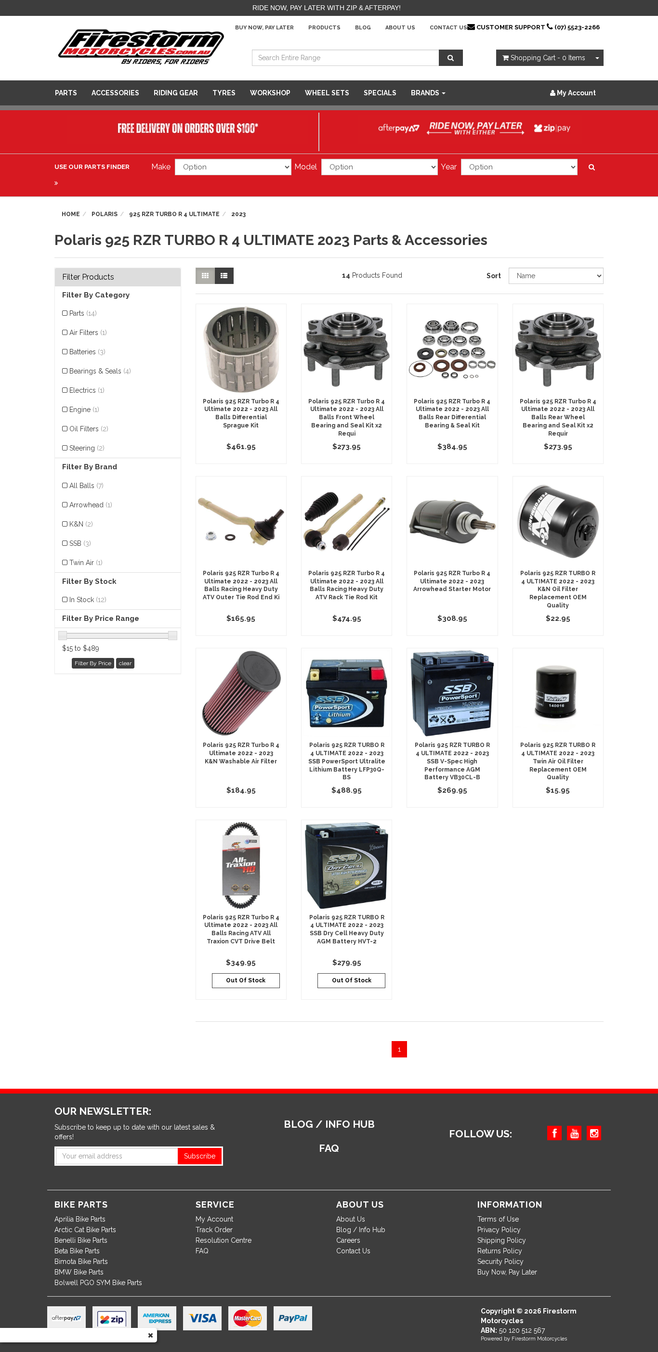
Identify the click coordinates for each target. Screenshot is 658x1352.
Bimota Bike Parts (81, 1261)
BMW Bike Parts (79, 1272)
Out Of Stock (245, 980)
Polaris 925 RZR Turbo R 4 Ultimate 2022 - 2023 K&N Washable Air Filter (241, 753)
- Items (548, 58)
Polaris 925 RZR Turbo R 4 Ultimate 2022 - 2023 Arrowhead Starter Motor (452, 581)
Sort (494, 276)
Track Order (214, 1230)
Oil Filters (88, 429)
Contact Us (448, 28)
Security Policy (500, 1261)
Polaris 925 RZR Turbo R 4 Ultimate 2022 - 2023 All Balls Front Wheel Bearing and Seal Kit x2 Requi (346, 417)
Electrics (87, 390)
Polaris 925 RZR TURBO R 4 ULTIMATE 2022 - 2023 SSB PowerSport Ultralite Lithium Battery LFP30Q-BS (346, 761)
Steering (87, 448)
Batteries (87, 352)
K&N (81, 524)
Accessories (115, 93)
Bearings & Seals (100, 371)
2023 (238, 214)
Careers (348, 1240)
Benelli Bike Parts (80, 1240)
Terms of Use (498, 1219)
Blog (363, 28)
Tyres (224, 93)
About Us (400, 28)
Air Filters (88, 332)
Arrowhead (90, 505)
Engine (84, 409)
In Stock (87, 600)
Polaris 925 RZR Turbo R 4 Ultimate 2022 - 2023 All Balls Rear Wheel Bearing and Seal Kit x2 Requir (558, 417)
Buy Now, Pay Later (264, 28)
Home (71, 214)
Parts (66, 93)
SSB (80, 543)
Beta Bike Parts (77, 1251)
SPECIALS (380, 93)
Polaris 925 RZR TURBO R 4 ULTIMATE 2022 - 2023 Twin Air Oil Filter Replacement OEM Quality (557, 761)
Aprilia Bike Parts (79, 1219)
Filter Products (88, 277)
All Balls (86, 485)
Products (324, 28)
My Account (214, 1219)
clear (125, 663)
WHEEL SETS (327, 93)
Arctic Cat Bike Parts (85, 1230)
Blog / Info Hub (360, 1230)
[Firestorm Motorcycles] (141, 46)
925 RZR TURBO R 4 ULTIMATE (174, 214)
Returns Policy (499, 1251)
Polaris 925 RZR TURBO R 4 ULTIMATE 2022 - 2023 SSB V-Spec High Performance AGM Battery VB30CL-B (452, 761)
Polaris (105, 214)
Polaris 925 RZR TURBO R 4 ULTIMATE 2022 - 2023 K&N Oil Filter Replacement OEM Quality (557, 589)
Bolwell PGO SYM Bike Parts (98, 1283)
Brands (426, 93)
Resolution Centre (223, 1240)
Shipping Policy (501, 1240)
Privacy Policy (499, 1230)
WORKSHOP (270, 93)
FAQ (202, 1251)
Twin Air (86, 563)
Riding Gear (176, 93)
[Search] (451, 58)
